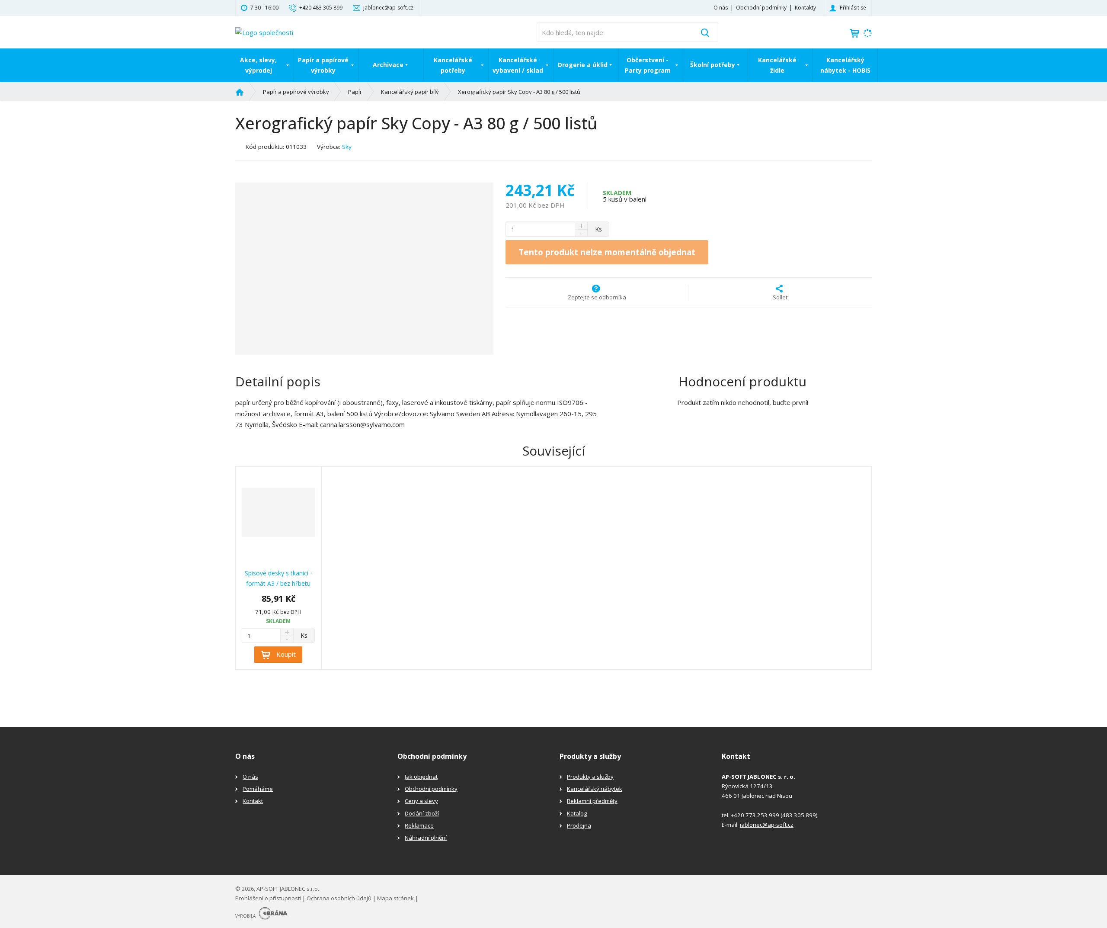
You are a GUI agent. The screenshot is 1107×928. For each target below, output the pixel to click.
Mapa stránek (395, 898)
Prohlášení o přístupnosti (268, 898)
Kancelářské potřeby (453, 65)
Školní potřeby (712, 65)
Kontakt (253, 801)
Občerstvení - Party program (648, 65)
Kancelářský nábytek (594, 789)
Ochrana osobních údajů (339, 898)
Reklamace (419, 825)
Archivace (388, 65)
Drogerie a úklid (583, 65)
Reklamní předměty (592, 801)
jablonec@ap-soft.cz (766, 824)
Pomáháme (258, 789)
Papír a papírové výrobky (323, 65)
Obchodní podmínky (761, 7)
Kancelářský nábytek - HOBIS (845, 65)
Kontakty (805, 7)
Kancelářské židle (777, 65)
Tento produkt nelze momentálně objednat (606, 252)
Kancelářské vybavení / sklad (518, 65)
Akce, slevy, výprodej (258, 65)
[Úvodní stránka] (264, 31)
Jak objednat (421, 776)
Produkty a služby (590, 776)
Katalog (577, 813)
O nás (720, 7)
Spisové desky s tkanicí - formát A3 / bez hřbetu (278, 578)
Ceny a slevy (421, 801)
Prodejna (579, 825)
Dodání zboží (422, 813)
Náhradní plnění (426, 837)
